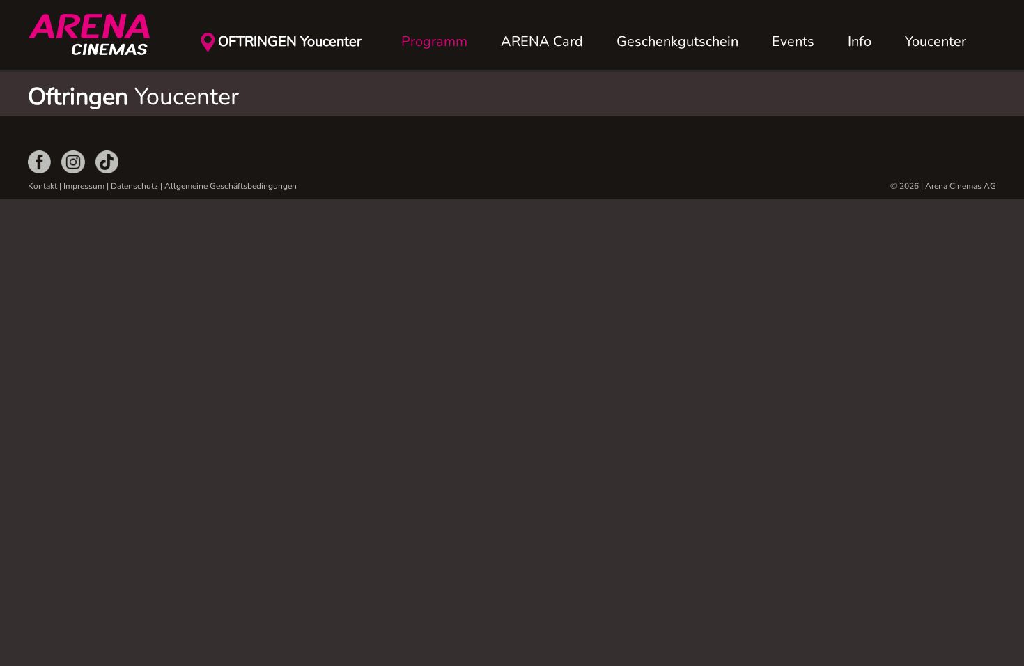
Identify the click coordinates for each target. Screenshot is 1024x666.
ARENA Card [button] (542, 41)
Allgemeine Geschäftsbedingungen (230, 186)
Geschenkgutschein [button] (677, 41)
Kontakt (42, 186)
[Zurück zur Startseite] (97, 35)
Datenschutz (134, 186)
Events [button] (793, 41)
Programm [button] (434, 41)
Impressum (83, 186)
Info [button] (859, 41)
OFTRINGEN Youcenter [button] (290, 41)
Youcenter (935, 41)
